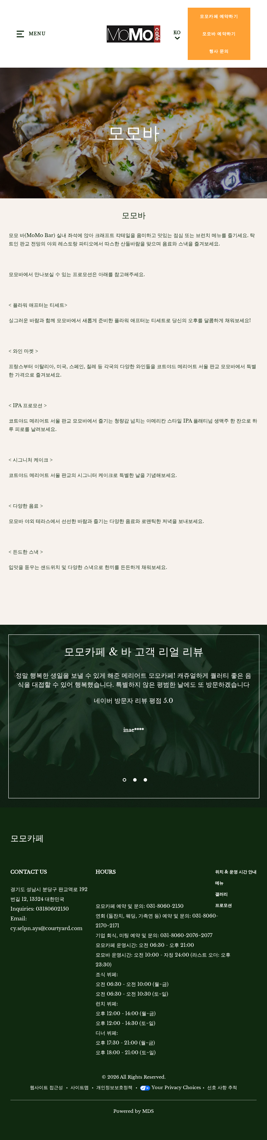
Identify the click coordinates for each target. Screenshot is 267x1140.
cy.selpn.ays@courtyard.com (46, 928)
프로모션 (223, 905)
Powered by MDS (133, 1111)
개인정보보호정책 (114, 1087)
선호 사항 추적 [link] (222, 1087)
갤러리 (221, 894)
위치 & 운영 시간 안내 (236, 871)
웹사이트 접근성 (46, 1087)
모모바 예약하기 (219, 33)
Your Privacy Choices (175, 1087)
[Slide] (124, 780)
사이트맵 (80, 1087)
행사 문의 (219, 51)
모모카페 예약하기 (219, 16)
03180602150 (52, 909)
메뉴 (219, 883)
